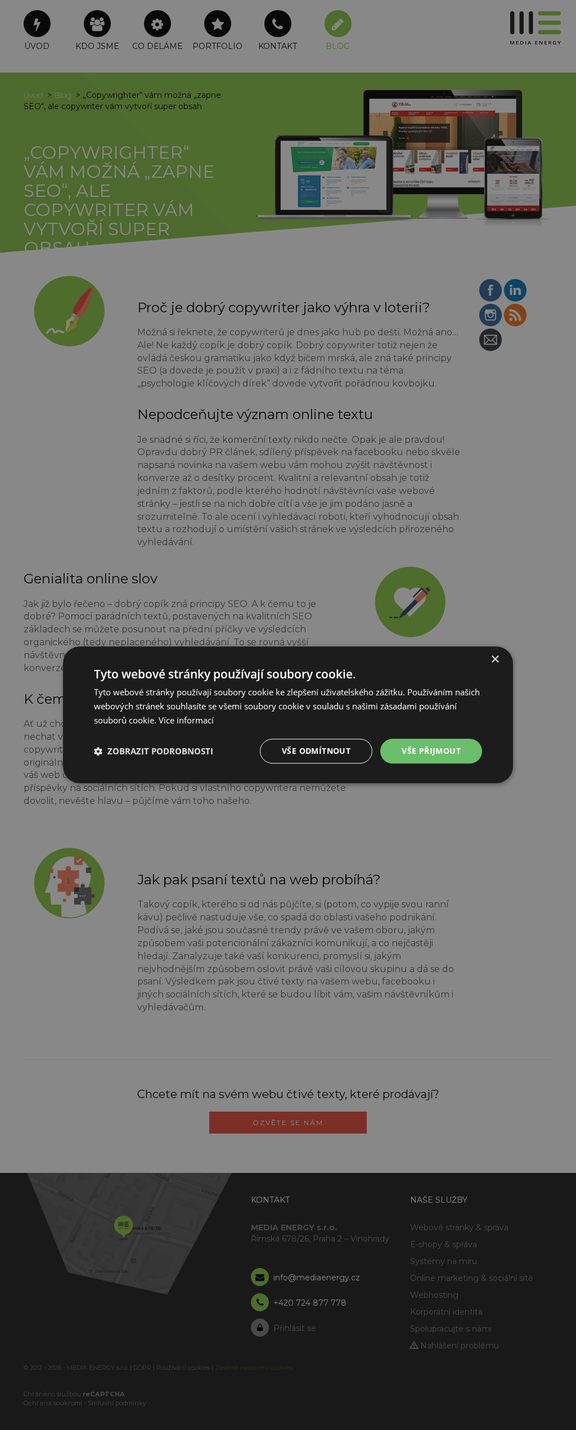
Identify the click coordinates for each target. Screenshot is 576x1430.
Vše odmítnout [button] (316, 750)
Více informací (186, 720)
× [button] (494, 659)
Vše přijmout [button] (431, 750)
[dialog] (288, 714)
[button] (153, 751)
